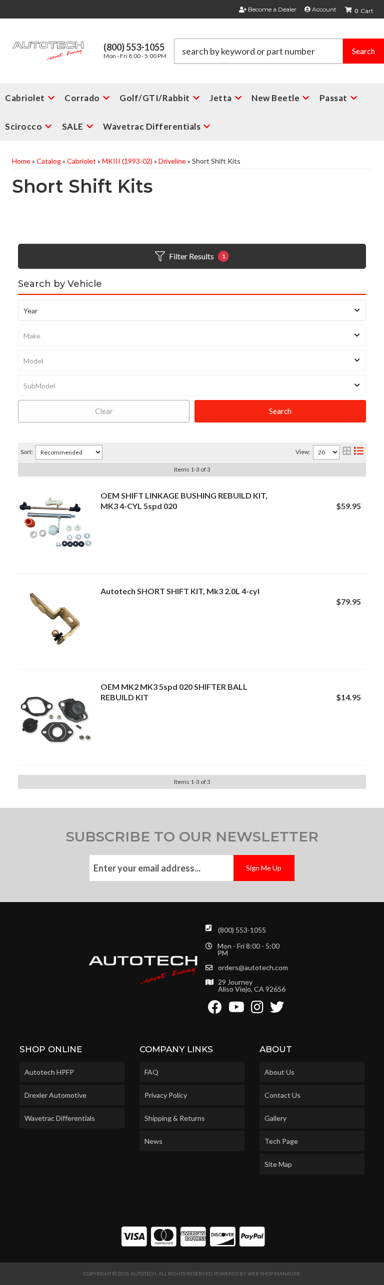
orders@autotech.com (253, 967)
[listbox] (192, 310)
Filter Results (197, 256)
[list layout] (359, 452)
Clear (104, 410)
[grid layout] (347, 452)
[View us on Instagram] (257, 1009)
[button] (279, 51)
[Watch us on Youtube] (236, 1009)
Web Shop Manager (274, 1273)
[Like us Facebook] (215, 1009)
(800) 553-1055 (242, 930)
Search (280, 410)
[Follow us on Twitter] (277, 1009)
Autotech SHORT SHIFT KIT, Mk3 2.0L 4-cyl (180, 591)
